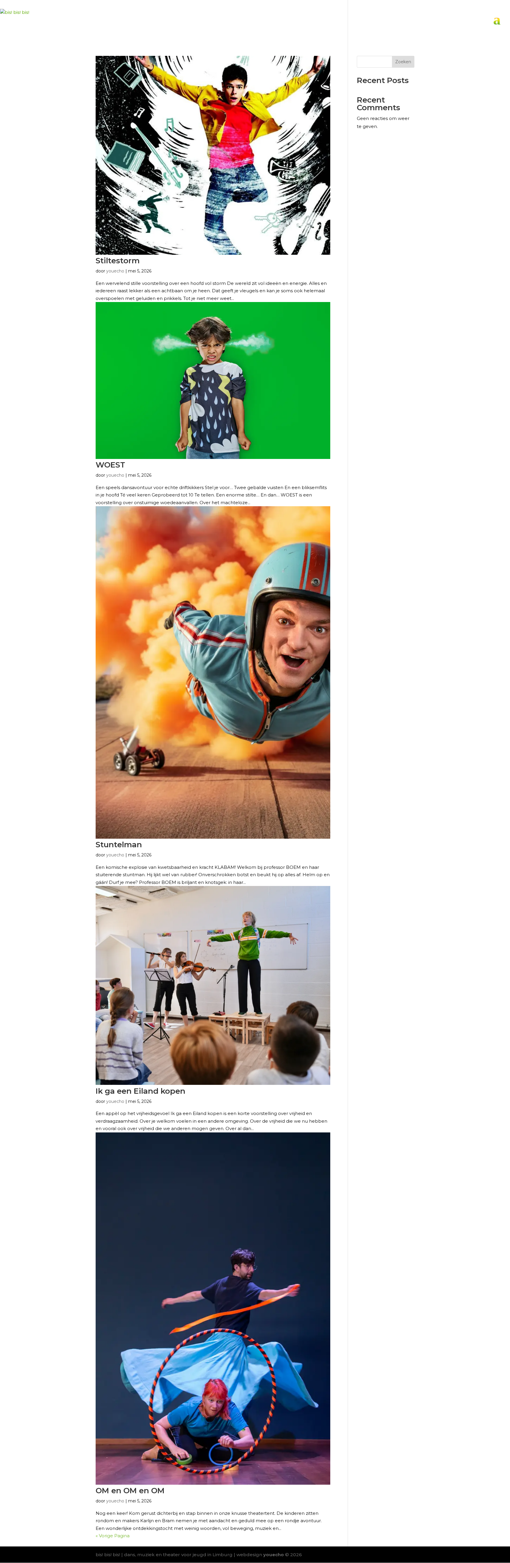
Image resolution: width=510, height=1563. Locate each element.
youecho (115, 855)
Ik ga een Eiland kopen (140, 1091)
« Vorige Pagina (113, 1535)
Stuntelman (119, 844)
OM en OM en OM (130, 1490)
